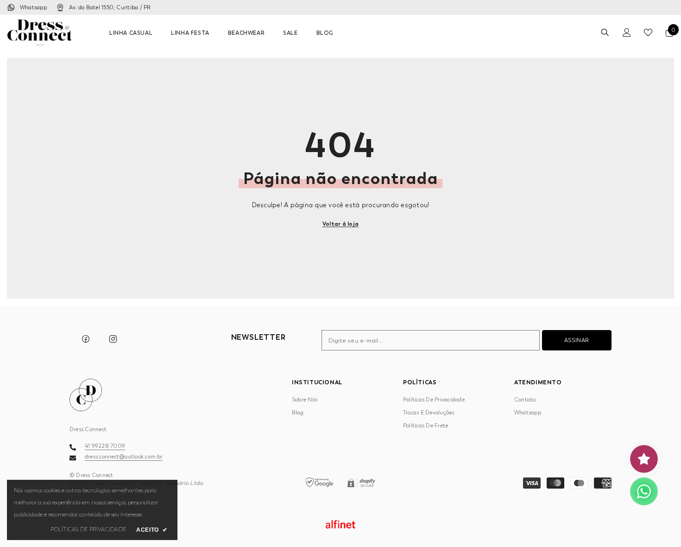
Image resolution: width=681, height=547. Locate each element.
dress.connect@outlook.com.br (124, 456)
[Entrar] (627, 32)
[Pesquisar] (605, 32)
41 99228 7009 (105, 446)
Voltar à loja (340, 223)
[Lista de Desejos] (648, 32)
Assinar (576, 340)
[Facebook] (86, 339)
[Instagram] (113, 339)
